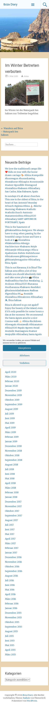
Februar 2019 (12, 436)
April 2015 (10, 649)
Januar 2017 (11, 552)
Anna (26, 76)
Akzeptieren (24, 348)
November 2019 (13, 395)
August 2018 (11, 464)
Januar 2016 (11, 608)
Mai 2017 (9, 534)
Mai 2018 (9, 478)
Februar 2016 (12, 603)
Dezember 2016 (13, 557)
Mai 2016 (9, 589)
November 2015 (13, 617)
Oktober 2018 (12, 455)
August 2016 (11, 575)
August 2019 (11, 409)
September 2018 (13, 460)
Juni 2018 (10, 473)
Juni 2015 (10, 640)
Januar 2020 (11, 386)
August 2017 (11, 520)
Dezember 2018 (13, 446)
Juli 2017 (9, 524)
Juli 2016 (9, 580)
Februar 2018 (12, 492)
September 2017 (13, 515)
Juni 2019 (10, 418)
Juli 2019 (9, 413)
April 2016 (10, 594)
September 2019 (13, 404)
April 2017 (10, 538)
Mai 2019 (9, 423)
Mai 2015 (9, 645)
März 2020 (10, 376)
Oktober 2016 (12, 566)
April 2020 (10, 372)
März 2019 (10, 432)
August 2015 (11, 631)
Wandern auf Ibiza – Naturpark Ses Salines (12, 131)
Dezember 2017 (13, 501)
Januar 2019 (11, 441)
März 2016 (10, 599)
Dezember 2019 (13, 390)
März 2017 (10, 543)
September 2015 (13, 626)
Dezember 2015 (13, 612)
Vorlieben (24, 363)
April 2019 (10, 427)
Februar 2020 (12, 381)
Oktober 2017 (12, 511)
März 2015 (10, 654)
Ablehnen (25, 355)
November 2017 (13, 506)
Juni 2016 (10, 585)
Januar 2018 (11, 497)
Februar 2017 (11, 548)
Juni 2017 (10, 529)
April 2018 (10, 483)
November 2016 (13, 561)
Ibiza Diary (10, 4)
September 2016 (13, 571)
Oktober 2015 (12, 622)
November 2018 (13, 450)
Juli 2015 (9, 636)
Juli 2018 (9, 469)
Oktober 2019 (12, 399)
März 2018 (10, 487)
